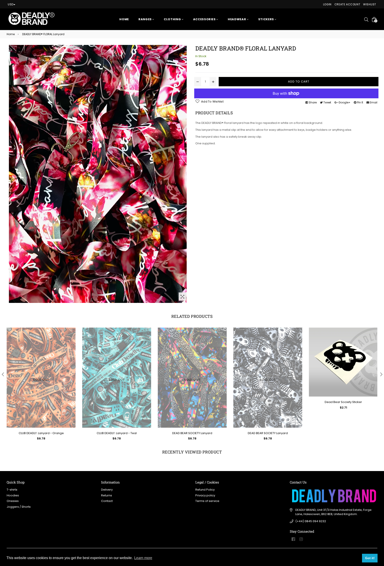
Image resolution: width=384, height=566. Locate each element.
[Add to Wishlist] (373, 347)
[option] (38, 387)
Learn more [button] (143, 558)
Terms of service (207, 501)
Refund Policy (205, 489)
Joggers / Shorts (19, 507)
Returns (106, 495)
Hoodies (13, 495)
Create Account (347, 4)
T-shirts (12, 489)
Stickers (266, 19)
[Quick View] (373, 338)
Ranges (145, 19)
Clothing (173, 19)
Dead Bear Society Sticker (343, 402)
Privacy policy (205, 495)
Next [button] (381, 374)
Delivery (107, 489)
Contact (107, 501)
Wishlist (369, 4)
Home (124, 19)
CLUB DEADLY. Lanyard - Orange (41, 433)
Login (327, 4)
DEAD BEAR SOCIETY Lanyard (192, 433)
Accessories (205, 19)
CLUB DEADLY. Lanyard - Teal (117, 433)
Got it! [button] (370, 558)
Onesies (13, 501)
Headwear (237, 19)
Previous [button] (3, 374)
